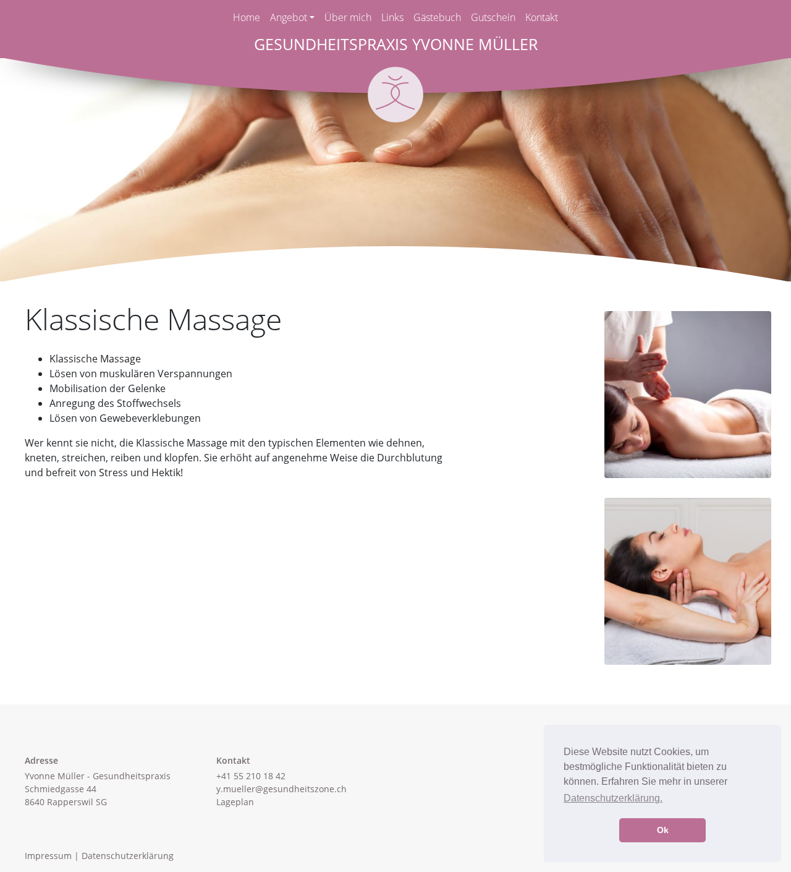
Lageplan (235, 802)
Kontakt (541, 17)
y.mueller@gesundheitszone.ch (281, 789)
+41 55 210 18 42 (251, 776)
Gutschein (493, 17)
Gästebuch (437, 17)
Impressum (48, 855)
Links (392, 17)
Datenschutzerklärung (128, 855)
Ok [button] (663, 830)
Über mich (347, 17)
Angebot (288, 17)
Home (246, 17)
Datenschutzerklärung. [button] (613, 798)
